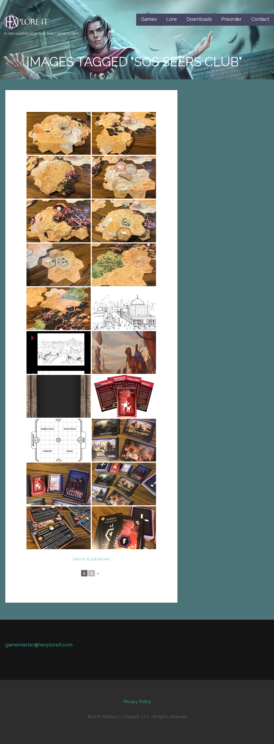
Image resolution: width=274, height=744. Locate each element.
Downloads (199, 19)
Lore (171, 19)
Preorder (231, 19)
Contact (260, 19)
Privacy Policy (137, 701)
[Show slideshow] (91, 559)
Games (149, 19)
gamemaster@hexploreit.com (39, 645)
